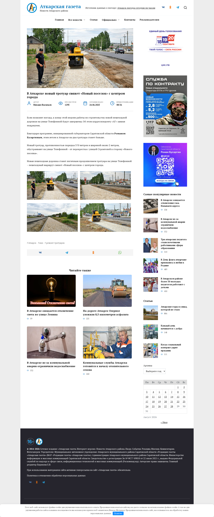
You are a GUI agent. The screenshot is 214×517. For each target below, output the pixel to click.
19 (159, 401)
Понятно (118, 513)
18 (153, 401)
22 (178, 401)
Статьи (94, 19)
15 (178, 396)
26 (159, 406)
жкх (41, 243)
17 (147, 401)
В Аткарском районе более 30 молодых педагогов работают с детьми (173, 283)
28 (171, 406)
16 (184, 396)
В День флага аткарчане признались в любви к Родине (173, 262)
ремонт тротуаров (55, 243)
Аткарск (32, 243)
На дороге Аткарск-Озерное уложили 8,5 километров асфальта (106, 312)
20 (165, 401)
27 (165, 406)
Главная (59, 19)
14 (171, 396)
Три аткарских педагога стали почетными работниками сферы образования (173, 244)
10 (147, 396)
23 (184, 401)
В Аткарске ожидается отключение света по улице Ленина (50, 312)
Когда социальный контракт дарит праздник (171, 347)
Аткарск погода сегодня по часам (136, 7)
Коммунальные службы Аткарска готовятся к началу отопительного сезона (106, 366)
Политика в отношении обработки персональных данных (56, 475)
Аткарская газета (60, 6)
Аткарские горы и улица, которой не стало (174, 308)
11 (153, 396)
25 (153, 406)
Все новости (75, 19)
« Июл (164, 422)
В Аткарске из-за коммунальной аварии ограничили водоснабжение (51, 364)
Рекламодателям (149, 19)
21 (171, 401)
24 (147, 406)
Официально (109, 19)
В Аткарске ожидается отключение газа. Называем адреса (173, 203)
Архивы (147, 365)
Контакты (129, 19)
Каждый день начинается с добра (171, 327)
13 (165, 396)
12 (159, 396)
